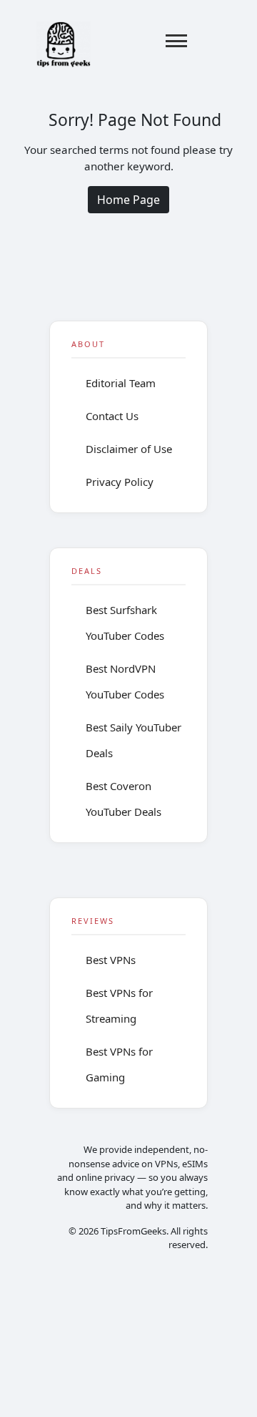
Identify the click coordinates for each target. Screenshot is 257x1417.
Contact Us (112, 416)
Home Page (128, 200)
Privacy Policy (119, 481)
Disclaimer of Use (129, 449)
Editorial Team (121, 383)
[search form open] (212, 40)
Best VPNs (111, 960)
